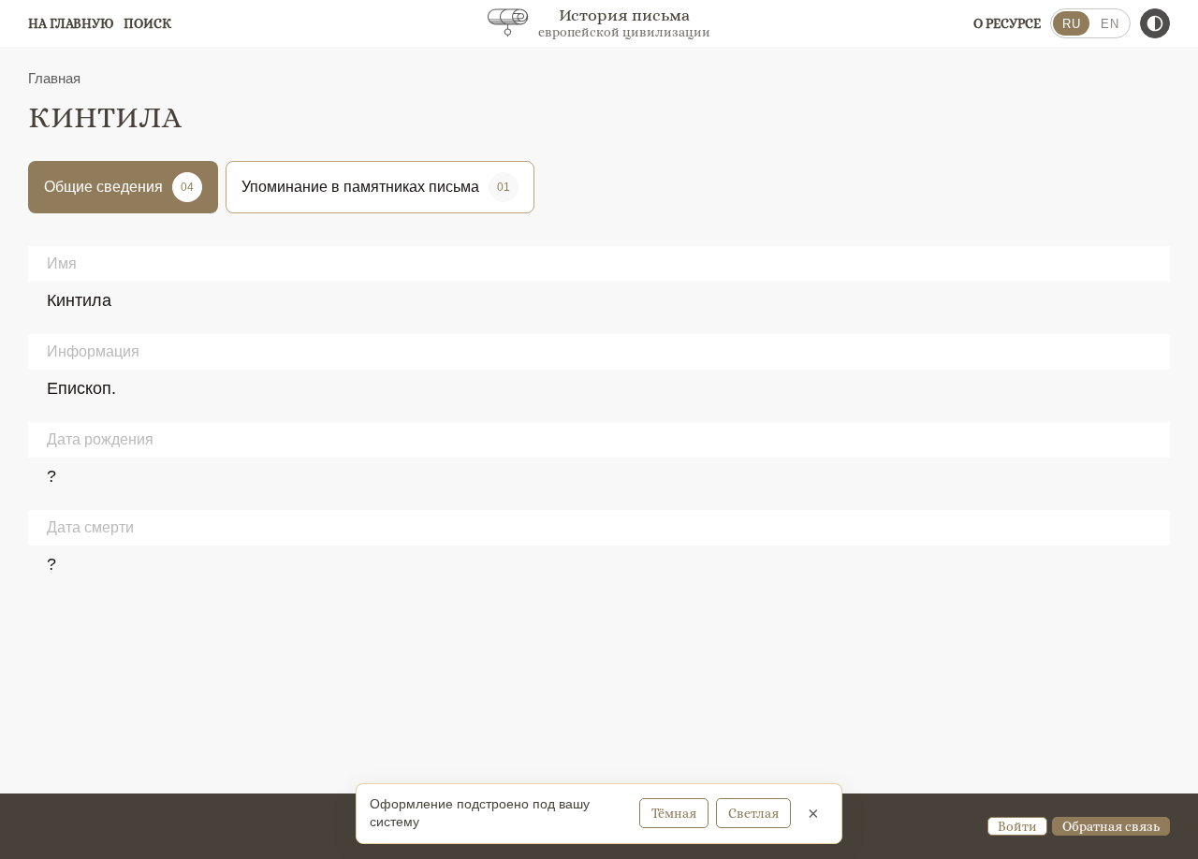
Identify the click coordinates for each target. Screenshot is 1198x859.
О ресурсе (1007, 23)
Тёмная (673, 813)
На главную (71, 23)
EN (1109, 24)
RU (1071, 24)
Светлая (753, 813)
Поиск (147, 23)
